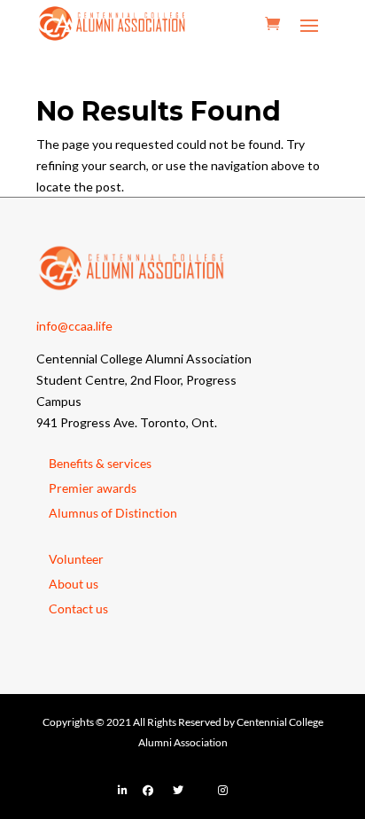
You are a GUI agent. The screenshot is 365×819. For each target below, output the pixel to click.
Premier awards (92, 487)
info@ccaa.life (74, 325)
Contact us (78, 608)
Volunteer (76, 558)
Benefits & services (100, 463)
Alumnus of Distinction (113, 512)
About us (73, 583)
